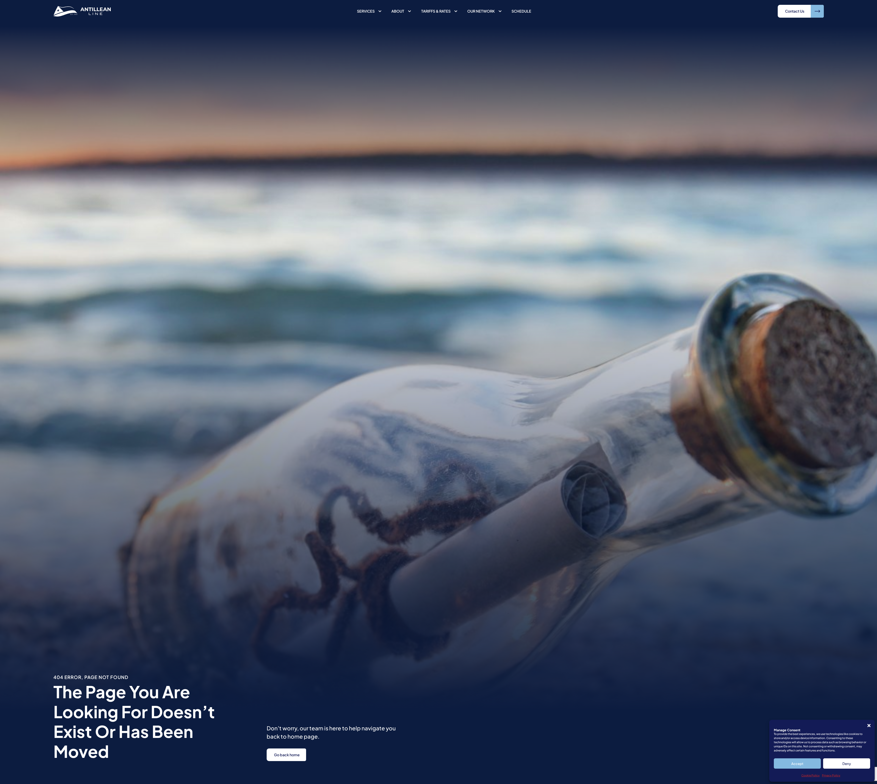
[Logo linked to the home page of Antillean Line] (82, 11)
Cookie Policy (810, 775)
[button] (869, 725)
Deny (846, 763)
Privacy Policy (831, 775)
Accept (797, 763)
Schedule (521, 11)
